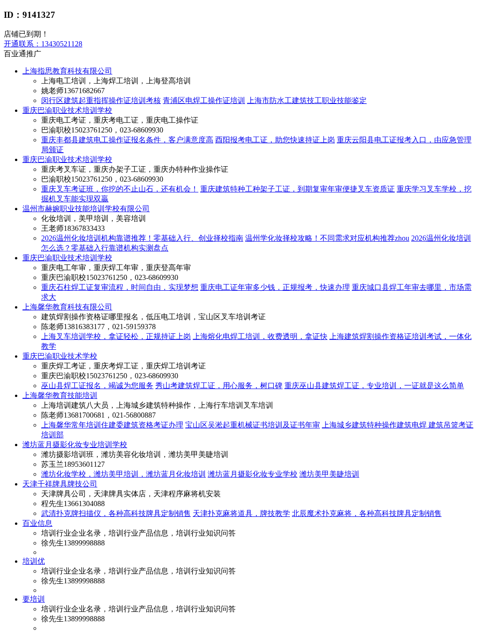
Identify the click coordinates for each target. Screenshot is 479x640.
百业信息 (37, 523)
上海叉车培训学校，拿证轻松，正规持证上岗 (116, 336)
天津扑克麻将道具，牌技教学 (241, 513)
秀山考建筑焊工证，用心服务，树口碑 (219, 386)
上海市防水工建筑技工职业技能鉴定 (307, 100)
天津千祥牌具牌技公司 (59, 484)
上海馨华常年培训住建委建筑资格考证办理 (112, 425)
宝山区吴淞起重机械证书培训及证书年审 (252, 425)
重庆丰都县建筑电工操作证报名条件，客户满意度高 (127, 140)
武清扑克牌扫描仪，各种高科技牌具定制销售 (116, 513)
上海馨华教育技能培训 (59, 395)
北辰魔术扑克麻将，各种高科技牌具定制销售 (367, 513)
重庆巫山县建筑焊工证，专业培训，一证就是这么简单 (374, 386)
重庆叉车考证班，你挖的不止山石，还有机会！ (119, 189)
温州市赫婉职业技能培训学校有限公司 (86, 209)
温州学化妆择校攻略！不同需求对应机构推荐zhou (327, 238)
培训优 (33, 561)
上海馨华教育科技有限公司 (67, 307)
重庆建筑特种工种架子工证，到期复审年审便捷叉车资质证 (297, 189)
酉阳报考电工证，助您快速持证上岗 (275, 140)
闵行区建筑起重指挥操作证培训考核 (101, 100)
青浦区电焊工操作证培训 (204, 100)
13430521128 (43, 44)
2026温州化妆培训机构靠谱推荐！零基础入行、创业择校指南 (142, 238)
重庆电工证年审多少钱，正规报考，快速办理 (275, 287)
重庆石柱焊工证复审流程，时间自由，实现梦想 (119, 287)
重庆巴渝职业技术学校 (59, 356)
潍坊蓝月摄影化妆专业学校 (253, 474)
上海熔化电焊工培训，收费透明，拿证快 (260, 336)
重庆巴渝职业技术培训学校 (67, 110)
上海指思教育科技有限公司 (67, 71)
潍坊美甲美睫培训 (329, 474)
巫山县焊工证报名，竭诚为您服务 (97, 386)
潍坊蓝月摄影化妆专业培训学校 (74, 445)
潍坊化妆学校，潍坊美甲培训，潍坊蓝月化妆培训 (123, 474)
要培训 (33, 599)
